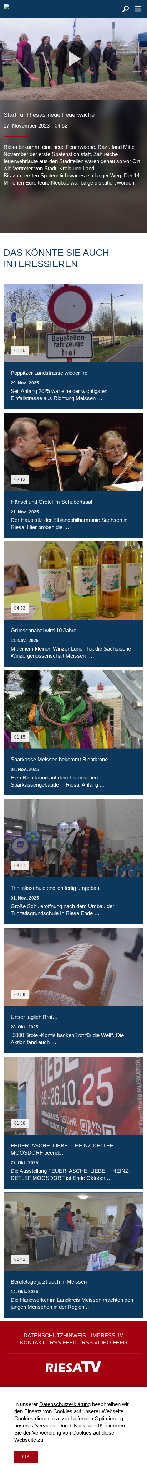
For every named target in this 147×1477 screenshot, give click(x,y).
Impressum (107, 1335)
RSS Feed (63, 1342)
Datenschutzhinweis (55, 1335)
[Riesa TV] (6, 9)
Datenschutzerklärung (65, 1404)
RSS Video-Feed (104, 1342)
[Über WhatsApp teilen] (41, 208)
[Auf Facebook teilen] (11, 208)
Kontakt (32, 1342)
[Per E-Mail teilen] (55, 208)
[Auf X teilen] (25, 208)
